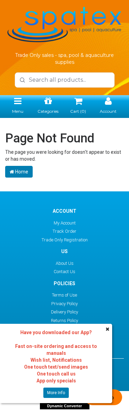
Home (21, 171)
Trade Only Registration (65, 239)
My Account (65, 223)
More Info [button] (56, 392)
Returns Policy (64, 320)
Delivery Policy (64, 311)
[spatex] (64, 23)
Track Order (64, 231)
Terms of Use (64, 295)
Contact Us (64, 271)
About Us (65, 263)
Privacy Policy (64, 303)
